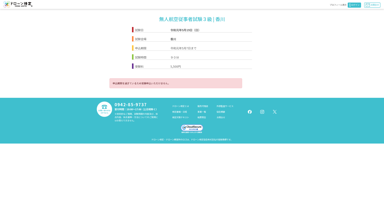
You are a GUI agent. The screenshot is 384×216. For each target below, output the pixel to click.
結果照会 (202, 117)
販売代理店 (203, 106)
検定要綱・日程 (179, 111)
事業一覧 (202, 111)
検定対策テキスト (180, 117)
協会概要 (221, 111)
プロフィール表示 (338, 4)
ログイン (355, 4)
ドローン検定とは (180, 106)
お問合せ (374, 4)
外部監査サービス (225, 106)
